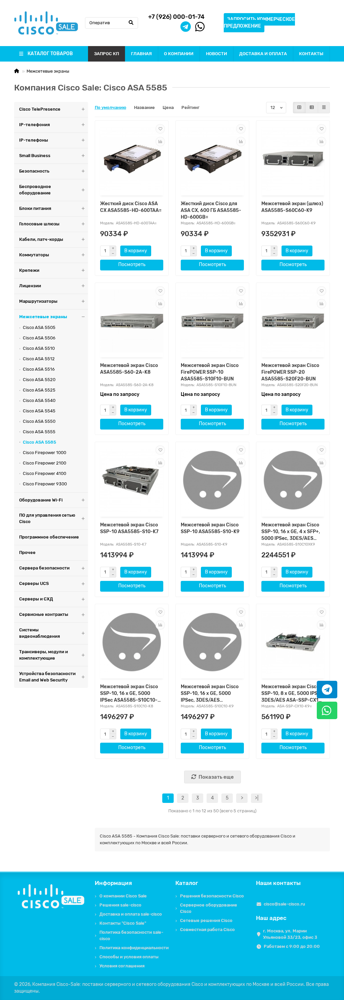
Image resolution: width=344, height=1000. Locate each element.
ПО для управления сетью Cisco (47, 518)
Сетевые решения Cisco (206, 920)
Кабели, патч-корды (41, 239)
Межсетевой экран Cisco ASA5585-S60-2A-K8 (129, 369)
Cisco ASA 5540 (39, 400)
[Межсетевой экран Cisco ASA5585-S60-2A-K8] (131, 321)
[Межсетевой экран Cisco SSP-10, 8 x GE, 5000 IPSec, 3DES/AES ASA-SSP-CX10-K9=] (293, 642)
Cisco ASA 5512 (39, 358)
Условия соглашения (121, 965)
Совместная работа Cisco (207, 929)
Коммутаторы (34, 254)
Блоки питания (35, 208)
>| (256, 798)
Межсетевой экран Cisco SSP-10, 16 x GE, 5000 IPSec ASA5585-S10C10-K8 (129, 694)
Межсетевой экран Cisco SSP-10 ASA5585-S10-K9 (210, 528)
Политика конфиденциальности (134, 947)
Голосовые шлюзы (39, 223)
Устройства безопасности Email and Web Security (47, 676)
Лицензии (30, 285)
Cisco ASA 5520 (39, 379)
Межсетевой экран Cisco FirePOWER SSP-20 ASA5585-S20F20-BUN (290, 372)
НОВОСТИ (216, 53)
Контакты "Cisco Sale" (122, 923)
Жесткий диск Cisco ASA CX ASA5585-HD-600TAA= (131, 207)
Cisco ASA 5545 (39, 410)
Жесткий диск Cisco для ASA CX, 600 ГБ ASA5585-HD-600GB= (211, 210)
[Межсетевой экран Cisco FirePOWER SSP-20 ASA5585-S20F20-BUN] (293, 321)
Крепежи (29, 270)
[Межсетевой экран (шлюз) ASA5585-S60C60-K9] (293, 159)
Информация (113, 883)
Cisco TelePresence (39, 109)
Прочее (27, 552)
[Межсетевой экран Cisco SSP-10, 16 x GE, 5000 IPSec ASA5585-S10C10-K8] (131, 642)
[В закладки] (160, 129)
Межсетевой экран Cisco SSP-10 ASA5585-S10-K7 (129, 528)
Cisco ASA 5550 (39, 421)
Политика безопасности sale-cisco (131, 935)
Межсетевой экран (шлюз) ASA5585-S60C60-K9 (292, 207)
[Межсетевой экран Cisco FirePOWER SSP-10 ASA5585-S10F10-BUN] (212, 321)
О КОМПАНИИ (179, 53)
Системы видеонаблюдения (39, 633)
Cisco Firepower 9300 (45, 483)
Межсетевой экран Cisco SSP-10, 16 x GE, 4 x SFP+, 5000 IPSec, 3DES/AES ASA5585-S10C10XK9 (290, 532)
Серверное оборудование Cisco (208, 908)
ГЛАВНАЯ (141, 53)
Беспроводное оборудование (35, 189)
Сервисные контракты (43, 614)
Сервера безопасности (44, 567)
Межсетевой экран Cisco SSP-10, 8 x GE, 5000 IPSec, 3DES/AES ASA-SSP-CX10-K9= (292, 694)
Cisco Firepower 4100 (44, 473)
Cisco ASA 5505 (39, 327)
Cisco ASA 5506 (39, 337)
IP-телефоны (33, 140)
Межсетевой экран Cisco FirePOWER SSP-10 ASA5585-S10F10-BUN (210, 372)
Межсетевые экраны (48, 71)
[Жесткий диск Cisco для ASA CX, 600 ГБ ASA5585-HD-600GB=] (212, 159)
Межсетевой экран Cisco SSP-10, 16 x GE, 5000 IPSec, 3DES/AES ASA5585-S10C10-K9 (210, 694)
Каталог (186, 883)
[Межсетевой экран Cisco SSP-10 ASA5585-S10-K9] (212, 480)
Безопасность (34, 171)
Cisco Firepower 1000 (44, 452)
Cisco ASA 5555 (39, 431)
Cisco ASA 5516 (39, 369)
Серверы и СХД (36, 598)
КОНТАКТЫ (311, 53)
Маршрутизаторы (38, 301)
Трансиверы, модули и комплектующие (43, 655)
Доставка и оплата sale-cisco (130, 914)
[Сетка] (299, 107)
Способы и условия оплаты (129, 956)
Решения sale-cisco (120, 905)
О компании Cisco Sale (123, 895)
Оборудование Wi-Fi (40, 500)
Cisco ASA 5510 (39, 348)
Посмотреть (131, 264)
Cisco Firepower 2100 (44, 463)
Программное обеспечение (49, 537)
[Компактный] (324, 107)
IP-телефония (34, 124)
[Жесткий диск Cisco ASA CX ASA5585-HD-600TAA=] (131, 159)
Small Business (34, 155)
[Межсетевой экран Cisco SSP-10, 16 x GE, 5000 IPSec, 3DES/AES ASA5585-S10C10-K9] (212, 642)
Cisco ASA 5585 (39, 442)
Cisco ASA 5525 (39, 390)
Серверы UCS (34, 583)
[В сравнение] (160, 141)
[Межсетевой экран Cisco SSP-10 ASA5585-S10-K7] (131, 480)
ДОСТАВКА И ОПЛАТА (263, 53)
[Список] (311, 107)
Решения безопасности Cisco (212, 895)
